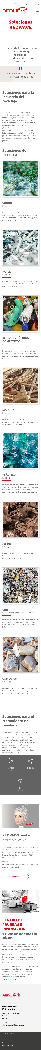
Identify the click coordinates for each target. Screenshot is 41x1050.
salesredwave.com (10, 979)
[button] (37, 4)
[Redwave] (15, 11)
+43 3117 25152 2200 (13, 1022)
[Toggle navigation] (37, 11)
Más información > (15, 876)
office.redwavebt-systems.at (13, 1025)
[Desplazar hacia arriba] (36, 1045)
